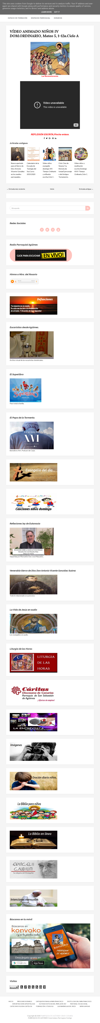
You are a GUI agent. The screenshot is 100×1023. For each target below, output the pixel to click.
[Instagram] (53, 230)
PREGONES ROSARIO (24, 1001)
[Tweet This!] (46, 138)
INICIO (11, 1001)
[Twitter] (47, 230)
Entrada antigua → (86, 189)
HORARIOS (58, 18)
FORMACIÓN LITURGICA (44, 1006)
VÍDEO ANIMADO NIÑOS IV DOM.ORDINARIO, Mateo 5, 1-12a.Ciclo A (44, 33)
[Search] (87, 208)
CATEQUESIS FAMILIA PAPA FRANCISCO (49, 1001)
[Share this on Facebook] (44, 138)
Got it (57, 12)
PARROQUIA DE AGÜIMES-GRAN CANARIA (57, 1016)
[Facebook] (42, 230)
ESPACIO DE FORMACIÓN (17, 18)
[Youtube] (58, 230)
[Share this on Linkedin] (55, 138)
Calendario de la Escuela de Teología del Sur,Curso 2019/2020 (33, 168)
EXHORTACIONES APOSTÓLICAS (23, 1004)
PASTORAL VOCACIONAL (79, 1004)
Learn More (46, 12)
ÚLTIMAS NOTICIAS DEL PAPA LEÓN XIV (52, 1004)
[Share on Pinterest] (53, 138)
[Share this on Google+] (50, 138)
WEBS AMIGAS (85, 1006)
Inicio (52, 189)
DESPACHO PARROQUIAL (40, 18)
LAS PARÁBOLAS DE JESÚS (66, 1006)
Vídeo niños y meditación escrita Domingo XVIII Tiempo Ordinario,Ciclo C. (81, 168)
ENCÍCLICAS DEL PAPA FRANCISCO (79, 1001)
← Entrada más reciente (16, 189)
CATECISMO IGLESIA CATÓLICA (21, 1006)
